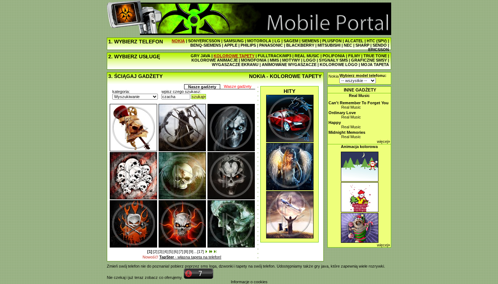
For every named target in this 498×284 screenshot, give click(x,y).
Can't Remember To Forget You (358, 103)
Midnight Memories (346, 132)
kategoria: (121, 91)
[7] (181, 251)
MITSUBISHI (329, 45)
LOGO (309, 60)
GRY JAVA (200, 56)
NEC (348, 45)
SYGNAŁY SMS (333, 60)
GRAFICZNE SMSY (369, 60)
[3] (160, 251)
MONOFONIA (253, 60)
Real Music (359, 95)
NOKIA (178, 41)
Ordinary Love (342, 112)
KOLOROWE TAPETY (234, 56)
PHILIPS (248, 45)
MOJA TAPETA (375, 64)
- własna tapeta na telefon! (190, 257)
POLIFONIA (334, 56)
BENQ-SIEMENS (205, 45)
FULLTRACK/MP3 (274, 56)
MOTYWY (291, 60)
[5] (170, 251)
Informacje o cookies (249, 282)
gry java (321, 266)
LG (277, 41)
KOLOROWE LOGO (339, 64)
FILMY (354, 56)
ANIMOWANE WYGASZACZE (289, 64)
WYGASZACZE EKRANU (235, 64)
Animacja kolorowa (359, 146)
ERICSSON (378, 49)
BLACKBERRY (300, 45)
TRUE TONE (375, 56)
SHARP (362, 45)
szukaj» (199, 96)
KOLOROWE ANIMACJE (214, 60)
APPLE (230, 45)
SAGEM (291, 41)
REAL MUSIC (307, 56)
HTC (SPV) (377, 41)
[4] (165, 251)
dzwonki (226, 266)
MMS (274, 60)
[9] (191, 251)
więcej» (383, 141)
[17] (200, 251)
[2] (155, 251)
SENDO (380, 45)
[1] (149, 251)
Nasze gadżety (202, 87)
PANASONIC (271, 45)
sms (204, 266)
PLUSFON (332, 41)
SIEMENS (310, 41)
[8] (186, 251)
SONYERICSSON (204, 41)
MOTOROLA (259, 41)
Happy (334, 122)
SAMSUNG (233, 41)
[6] (176, 251)
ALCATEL (354, 41)
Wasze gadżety (238, 86)
